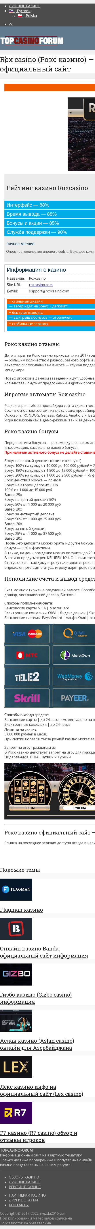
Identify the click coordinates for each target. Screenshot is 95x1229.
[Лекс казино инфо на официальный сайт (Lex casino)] (16, 1076)
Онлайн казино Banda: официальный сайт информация (44, 952)
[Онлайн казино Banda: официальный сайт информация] (16, 938)
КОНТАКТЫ (19, 1205)
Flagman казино (21, 909)
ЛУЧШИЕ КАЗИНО (24, 6)
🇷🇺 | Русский (19, 10)
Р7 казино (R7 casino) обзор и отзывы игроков (38, 1136)
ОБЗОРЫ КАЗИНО (24, 1177)
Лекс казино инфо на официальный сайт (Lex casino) (41, 1090)
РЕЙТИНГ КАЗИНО (25, 1186)
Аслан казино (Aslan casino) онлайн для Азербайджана (37, 1044)
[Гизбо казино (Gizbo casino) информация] (16, 984)
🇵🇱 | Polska (27, 15)
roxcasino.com (41, 284)
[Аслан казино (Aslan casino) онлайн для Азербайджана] (16, 1030)
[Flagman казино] (16, 899)
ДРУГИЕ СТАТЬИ (23, 1200)
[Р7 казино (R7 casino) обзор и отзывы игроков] (16, 1122)
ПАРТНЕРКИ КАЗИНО (27, 1195)
